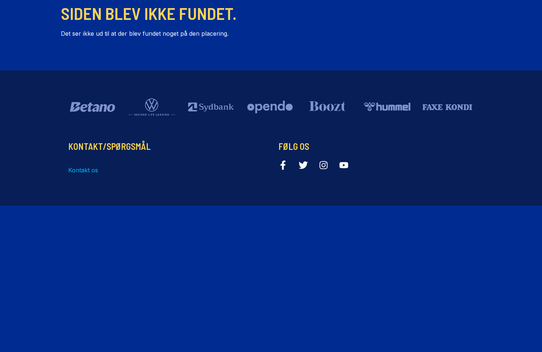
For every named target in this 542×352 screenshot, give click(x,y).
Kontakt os (83, 170)
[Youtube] (343, 165)
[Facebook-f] (283, 165)
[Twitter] (303, 165)
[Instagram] (323, 165)
